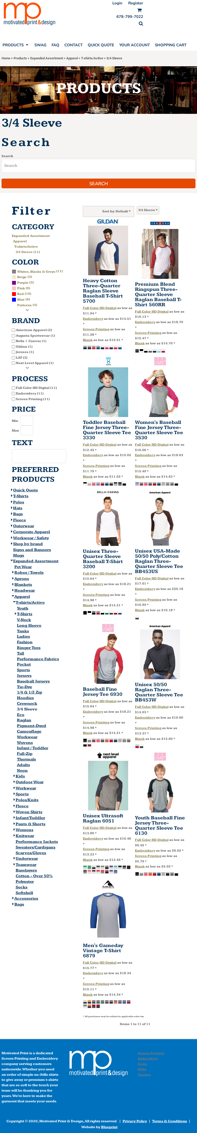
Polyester (25, 881)
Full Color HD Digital (99, 308)
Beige (22, 277)
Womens (24, 830)
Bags (18, 514)
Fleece (19, 520)
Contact (144, 1075)
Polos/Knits (27, 800)
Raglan (24, 720)
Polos (18, 502)
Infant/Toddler (30, 818)
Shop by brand (28, 544)
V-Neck (24, 620)
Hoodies (25, 698)
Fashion (25, 642)
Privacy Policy (135, 1121)
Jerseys (24, 675)
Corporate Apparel (31, 532)
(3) (24, 277)
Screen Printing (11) (33, 399)
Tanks (23, 631)
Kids (20, 776)
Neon (22, 770)
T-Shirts (20, 496)
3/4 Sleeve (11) (28, 252)
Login (117, 3)
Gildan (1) (24, 347)
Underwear (27, 858)
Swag (142, 1064)
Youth (22, 608)
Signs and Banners (32, 549)
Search (7, 156)
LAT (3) (21, 358)
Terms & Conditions (169, 1121)
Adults (23, 765)
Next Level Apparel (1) (35, 363)
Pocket (24, 664)
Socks (21, 887)
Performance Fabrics (38, 659)
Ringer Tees (29, 647)
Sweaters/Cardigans (35, 847)
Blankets (23, 584)
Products (20, 58)
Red (20, 294)
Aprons (21, 578)
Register (135, 3)
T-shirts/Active (92, 58)
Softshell (24, 892)
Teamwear (26, 864)
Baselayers (26, 870)
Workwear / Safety (31, 538)
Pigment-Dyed (31, 725)
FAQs (142, 1069)
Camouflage (29, 731)
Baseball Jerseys (33, 681)
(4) (27, 305)
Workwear (27, 737)
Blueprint (109, 1127)
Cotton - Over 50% (34, 876)
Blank (88, 340)
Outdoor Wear (30, 782)
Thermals (26, 759)
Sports (23, 670)
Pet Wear (23, 567)
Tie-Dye (24, 687)
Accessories (26, 898)
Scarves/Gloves (31, 853)
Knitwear (25, 835)
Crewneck (27, 703)
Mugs (18, 555)
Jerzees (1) (25, 352)
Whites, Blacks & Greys (36, 272)
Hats (17, 508)
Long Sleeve (29, 625)
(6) (23, 288)
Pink (21, 288)
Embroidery (93, 319)
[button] (141, 23)
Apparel (72, 58)
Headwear (24, 590)
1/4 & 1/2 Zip (29, 692)
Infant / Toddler (32, 748)
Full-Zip (24, 753)
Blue (21, 300)
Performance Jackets (37, 841)
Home (6, 58)
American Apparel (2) (34, 330)
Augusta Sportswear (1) (35, 336)
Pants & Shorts (30, 824)
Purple (22, 283)
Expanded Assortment (46, 58)
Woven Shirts (29, 812)
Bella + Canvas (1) (31, 341)
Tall (20, 653)
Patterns (24, 305)
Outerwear (23, 526)
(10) (24, 294)
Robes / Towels (29, 572)
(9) (23, 299)
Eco (20, 714)
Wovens (25, 742)
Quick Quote (25, 490)
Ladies (23, 636)
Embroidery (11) (30, 393)
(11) (40, 271)
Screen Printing (96, 329)
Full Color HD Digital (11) (36, 388)
